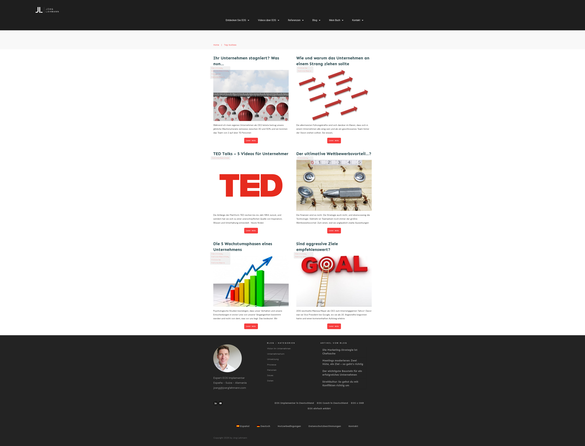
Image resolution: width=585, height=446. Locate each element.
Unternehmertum (220, 71)
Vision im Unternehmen (279, 348)
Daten (270, 380)
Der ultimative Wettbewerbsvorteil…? (333, 153)
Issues (270, 375)
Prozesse (271, 364)
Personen (303, 158)
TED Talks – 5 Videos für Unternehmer (250, 153)
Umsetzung (216, 68)
